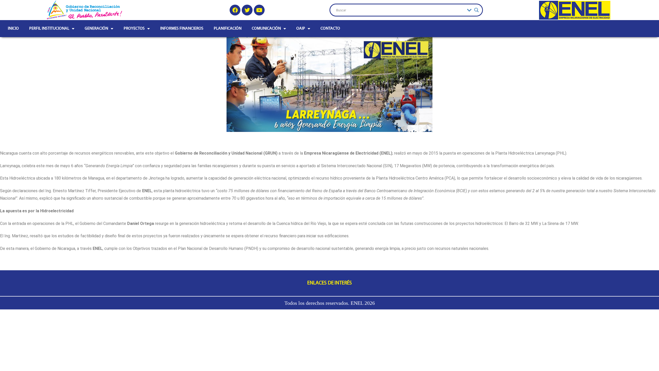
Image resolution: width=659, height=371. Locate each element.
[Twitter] (247, 10)
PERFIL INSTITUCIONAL (49, 29)
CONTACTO (330, 29)
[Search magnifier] (476, 10)
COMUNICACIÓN (266, 29)
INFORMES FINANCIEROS (181, 29)
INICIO (13, 29)
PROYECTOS (134, 29)
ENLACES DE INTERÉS (329, 283)
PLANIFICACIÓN (227, 29)
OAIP (300, 29)
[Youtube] (259, 10)
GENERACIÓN (96, 29)
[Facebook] (235, 10)
